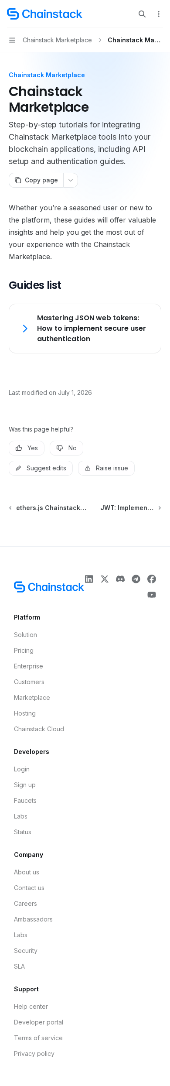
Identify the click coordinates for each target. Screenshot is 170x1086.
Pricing (24, 650)
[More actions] (158, 14)
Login (22, 769)
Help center (31, 1006)
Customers (29, 681)
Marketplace (32, 697)
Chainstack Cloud (39, 729)
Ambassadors (33, 919)
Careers (25, 903)
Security (25, 950)
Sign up (25, 784)
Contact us (29, 887)
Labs (20, 816)
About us (26, 872)
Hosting (25, 713)
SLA (19, 966)
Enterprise (28, 666)
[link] (85, 328)
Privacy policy (34, 1053)
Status (22, 832)
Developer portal (38, 1022)
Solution (25, 634)
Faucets (25, 800)
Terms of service (38, 1037)
